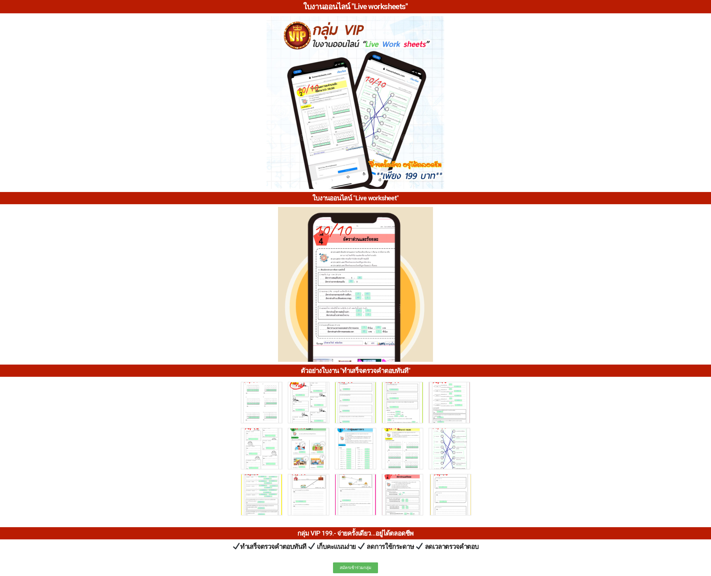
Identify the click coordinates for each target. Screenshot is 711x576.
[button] (355, 567)
